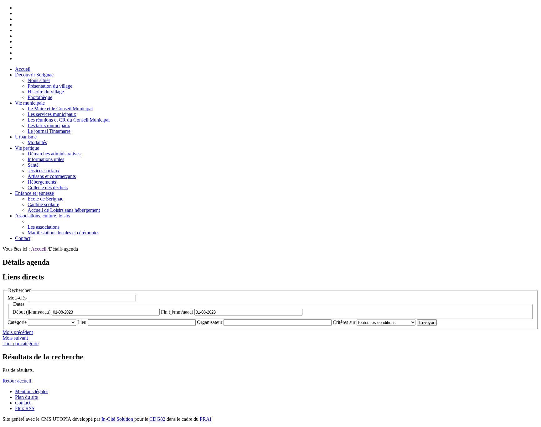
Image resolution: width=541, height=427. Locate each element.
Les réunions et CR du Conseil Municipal (69, 119)
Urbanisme (26, 136)
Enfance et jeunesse (34, 193)
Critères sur (344, 322)
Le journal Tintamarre (49, 131)
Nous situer (39, 80)
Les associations (43, 227)
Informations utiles (46, 159)
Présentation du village (50, 86)
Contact (22, 238)
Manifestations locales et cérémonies (63, 232)
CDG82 (157, 419)
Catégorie (17, 322)
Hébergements (42, 182)
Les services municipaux (52, 114)
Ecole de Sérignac (45, 198)
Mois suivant (15, 338)
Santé (33, 165)
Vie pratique (27, 148)
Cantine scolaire (43, 204)
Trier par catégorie (21, 343)
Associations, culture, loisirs (42, 215)
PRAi (205, 419)
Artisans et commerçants (52, 176)
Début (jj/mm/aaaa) (31, 312)
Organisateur (209, 322)
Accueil (22, 69)
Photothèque (40, 97)
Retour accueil (17, 380)
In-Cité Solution (117, 419)
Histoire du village (46, 91)
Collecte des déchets (48, 187)
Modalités (37, 142)
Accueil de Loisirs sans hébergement (64, 210)
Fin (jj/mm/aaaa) (177, 312)
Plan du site (26, 397)
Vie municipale (30, 103)
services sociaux (43, 170)
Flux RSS (24, 408)
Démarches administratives (54, 153)
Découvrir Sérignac (34, 74)
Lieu (81, 322)
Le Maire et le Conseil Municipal (60, 108)
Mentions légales (31, 391)
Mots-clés (17, 297)
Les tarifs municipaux (49, 125)
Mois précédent (18, 332)
